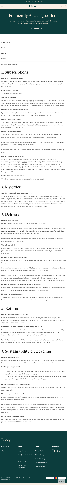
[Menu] (2, 6)
